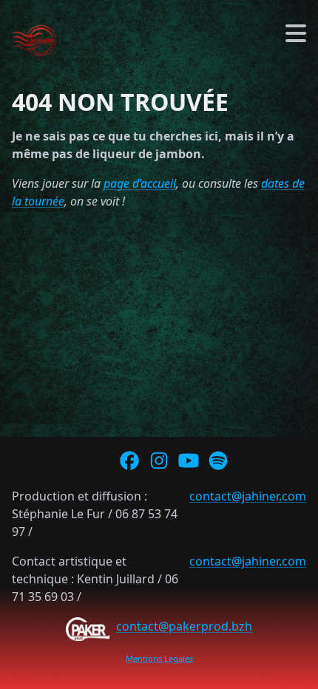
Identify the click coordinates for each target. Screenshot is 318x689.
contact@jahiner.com (247, 496)
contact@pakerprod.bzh (184, 626)
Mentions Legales (159, 658)
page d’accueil (140, 183)
